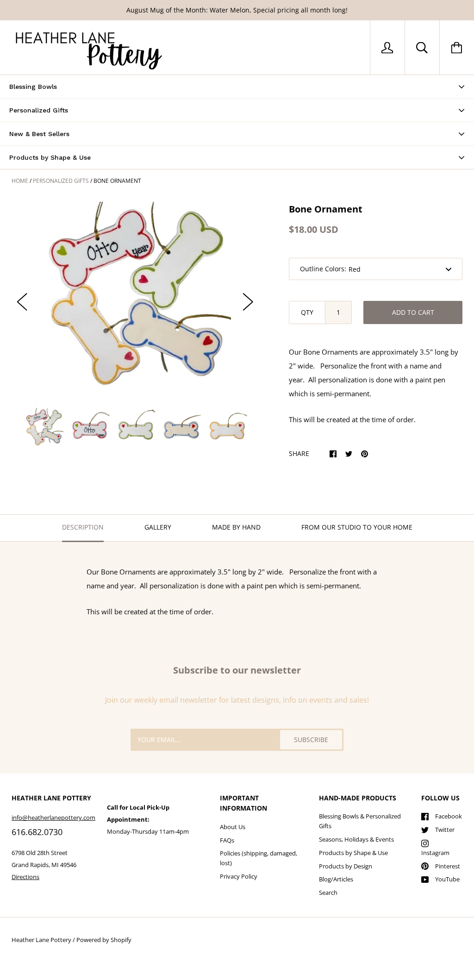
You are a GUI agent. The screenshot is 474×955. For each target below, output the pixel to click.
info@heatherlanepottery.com (53, 817)
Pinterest (447, 866)
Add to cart (413, 312)
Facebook (448, 816)
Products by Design (345, 866)
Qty (307, 312)
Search (328, 892)
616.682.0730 (37, 831)
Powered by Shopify (103, 940)
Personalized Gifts (61, 181)
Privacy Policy (238, 876)
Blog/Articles (336, 879)
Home (20, 181)
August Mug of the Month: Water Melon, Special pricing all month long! (237, 10)
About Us (232, 827)
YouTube (447, 879)
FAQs (227, 840)
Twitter (445, 829)
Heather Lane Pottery (41, 940)
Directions (25, 877)
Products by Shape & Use (353, 853)
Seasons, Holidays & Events (356, 839)
